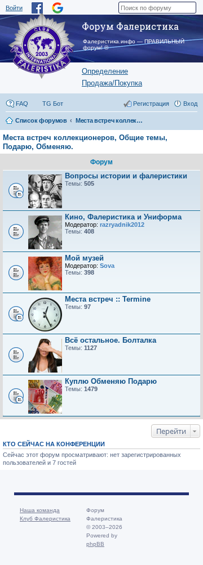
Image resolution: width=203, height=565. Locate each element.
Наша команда (40, 510)
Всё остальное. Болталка (110, 340)
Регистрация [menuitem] (151, 103)
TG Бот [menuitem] (52, 103)
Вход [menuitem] (190, 103)
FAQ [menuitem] (22, 103)
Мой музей (84, 258)
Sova (107, 265)
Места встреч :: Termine (108, 299)
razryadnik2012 (122, 224)
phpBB (95, 544)
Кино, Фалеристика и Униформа (123, 217)
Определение (105, 71)
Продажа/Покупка (112, 83)
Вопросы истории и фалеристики (126, 176)
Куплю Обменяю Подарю (111, 381)
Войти (14, 8)
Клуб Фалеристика (45, 518)
